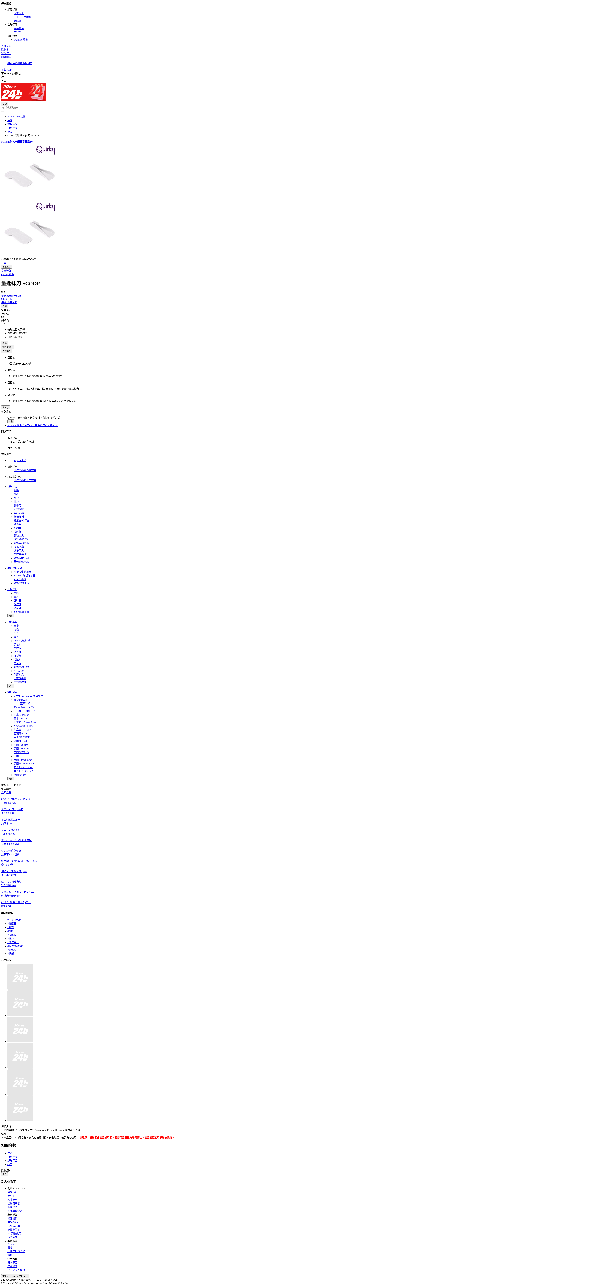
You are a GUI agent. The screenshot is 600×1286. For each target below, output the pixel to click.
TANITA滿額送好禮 (24, 575)
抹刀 (16, 501)
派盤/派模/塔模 (22, 640)
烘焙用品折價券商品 (25, 470)
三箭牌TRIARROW (24, 711)
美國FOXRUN (21, 752)
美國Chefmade (21, 748)
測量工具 (13, 589)
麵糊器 (17, 528)
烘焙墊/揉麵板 (21, 543)
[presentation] (300, 171)
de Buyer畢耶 (21, 699)
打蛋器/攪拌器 (21, 520)
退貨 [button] (20, 63)
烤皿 (16, 633)
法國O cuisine (21, 745)
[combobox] (300, 107)
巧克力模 (19, 671)
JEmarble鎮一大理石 (24, 707)
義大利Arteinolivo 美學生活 (28, 696)
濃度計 (17, 608)
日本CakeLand (21, 714)
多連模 (17, 663)
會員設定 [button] (27, 63)
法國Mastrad (20, 741)
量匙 (16, 593)
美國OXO (19, 756)
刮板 (16, 494)
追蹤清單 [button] (13, 63)
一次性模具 (20, 678)
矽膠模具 (19, 674)
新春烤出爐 (20, 579)
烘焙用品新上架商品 (25, 480)
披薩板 (17, 531)
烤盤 (16, 637)
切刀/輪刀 (19, 509)
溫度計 (17, 604)
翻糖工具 (19, 535)
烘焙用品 (13, 486)
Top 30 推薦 (20, 460)
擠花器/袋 (19, 546)
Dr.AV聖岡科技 (22, 703)
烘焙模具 (13, 622)
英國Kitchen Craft (23, 760)
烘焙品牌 (13, 692)
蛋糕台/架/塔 (21, 554)
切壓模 (17, 659)
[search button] (2, 111)
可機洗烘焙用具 (22, 571)
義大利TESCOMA (23, 771)
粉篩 (16, 490)
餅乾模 (17, 652)
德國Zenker (20, 775)
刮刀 (16, 498)
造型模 (17, 655)
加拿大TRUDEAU (24, 729)
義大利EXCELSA (23, 767)
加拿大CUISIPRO (23, 726)
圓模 (16, 625)
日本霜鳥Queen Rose (25, 722)
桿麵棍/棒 (19, 516)
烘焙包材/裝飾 (21, 558)
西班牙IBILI (20, 733)
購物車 (5, 49)
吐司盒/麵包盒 (21, 667)
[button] (300, 21)
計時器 (17, 600)
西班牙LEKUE (22, 737)
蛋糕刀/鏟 (19, 513)
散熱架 (17, 524)
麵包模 (17, 644)
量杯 (16, 597)
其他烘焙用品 (21, 561)
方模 (16, 629)
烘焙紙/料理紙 (21, 539)
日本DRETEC (21, 718)
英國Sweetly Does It (24, 763)
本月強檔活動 (15, 568)
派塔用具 (19, 550)
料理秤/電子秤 (21, 612)
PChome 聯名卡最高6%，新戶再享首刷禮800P (33, 425)
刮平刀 (17, 505)
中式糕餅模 (20, 682)
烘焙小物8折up (22, 583)
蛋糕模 (17, 648)
